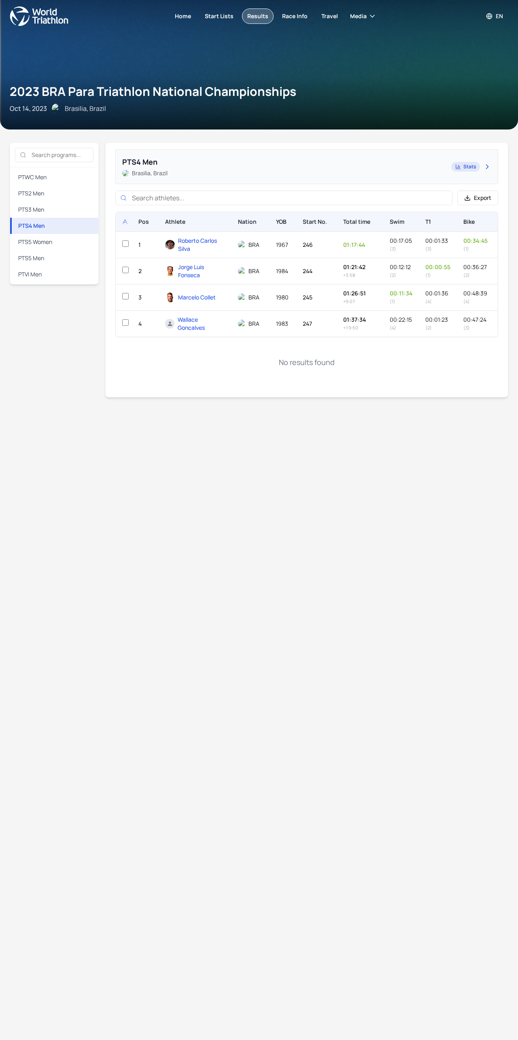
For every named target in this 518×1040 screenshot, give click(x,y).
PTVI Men (30, 274)
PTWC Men (32, 177)
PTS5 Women (35, 242)
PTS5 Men (31, 258)
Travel (329, 16)
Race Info (295, 16)
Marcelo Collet (197, 297)
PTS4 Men (31, 225)
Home (183, 16)
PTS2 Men (31, 193)
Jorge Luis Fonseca (191, 271)
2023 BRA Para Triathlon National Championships (153, 91)
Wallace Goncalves (191, 323)
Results (257, 16)
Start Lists (219, 16)
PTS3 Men (31, 209)
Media (358, 16)
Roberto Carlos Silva (197, 245)
